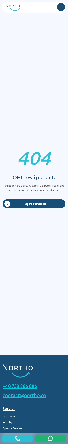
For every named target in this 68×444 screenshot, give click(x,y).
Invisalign (8, 422)
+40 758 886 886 (20, 387)
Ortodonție (9, 417)
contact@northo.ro (24, 396)
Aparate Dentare (13, 428)
